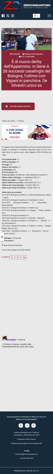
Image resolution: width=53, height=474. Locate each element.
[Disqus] (26, 299)
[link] (26, 6)
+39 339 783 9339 (26, 458)
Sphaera (35, 471)
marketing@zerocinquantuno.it (26, 454)
